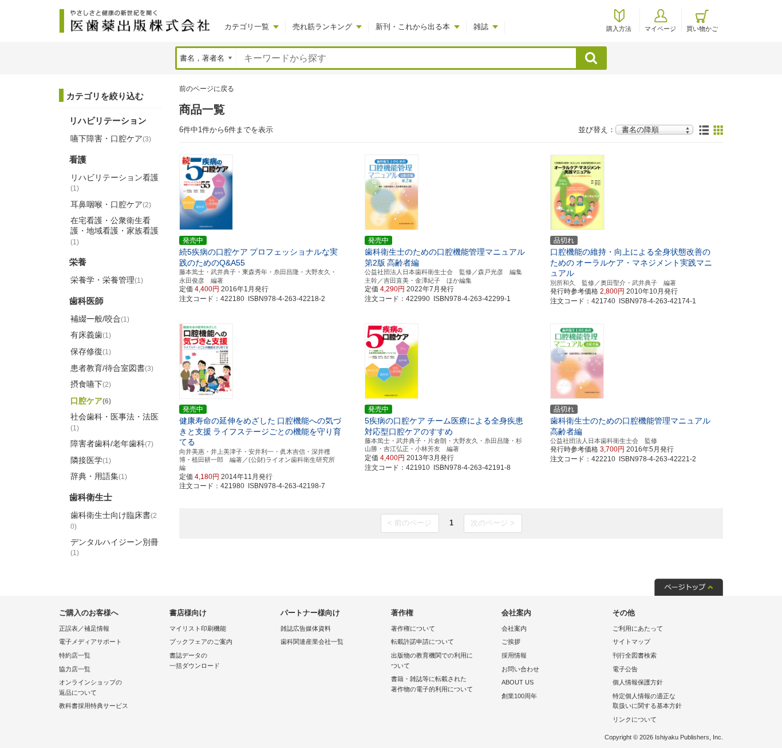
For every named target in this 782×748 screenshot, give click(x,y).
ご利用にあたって (638, 628)
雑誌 (480, 26)
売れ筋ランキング (322, 26)
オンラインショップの (90, 687)
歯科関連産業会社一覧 (312, 641)
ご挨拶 (510, 641)
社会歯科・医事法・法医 (114, 422)
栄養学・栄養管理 (106, 279)
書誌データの (194, 660)
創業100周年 (519, 695)
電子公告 (625, 669)
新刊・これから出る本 (413, 26)
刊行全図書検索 (635, 655)
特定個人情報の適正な (647, 701)
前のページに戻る (206, 89)
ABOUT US (517, 682)
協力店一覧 (74, 669)
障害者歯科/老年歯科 (111, 443)
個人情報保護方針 (638, 682)
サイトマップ (631, 641)
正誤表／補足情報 (84, 628)
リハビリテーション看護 (114, 182)
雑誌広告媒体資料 (306, 628)
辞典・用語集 (98, 476)
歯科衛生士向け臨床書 (113, 520)
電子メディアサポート (90, 641)
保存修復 (90, 351)
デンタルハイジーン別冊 (114, 547)
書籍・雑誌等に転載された (432, 683)
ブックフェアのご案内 (200, 641)
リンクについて (635, 719)
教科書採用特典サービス (93, 705)
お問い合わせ (520, 669)
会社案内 (514, 628)
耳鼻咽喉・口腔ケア (110, 204)
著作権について (413, 628)
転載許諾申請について (422, 641)
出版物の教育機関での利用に (432, 660)
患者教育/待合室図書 (111, 368)
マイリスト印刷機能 (197, 628)
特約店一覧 (74, 655)
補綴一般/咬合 (99, 318)
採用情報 (514, 655)
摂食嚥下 (90, 384)
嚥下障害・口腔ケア (110, 138)
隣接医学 (90, 460)
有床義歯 (90, 334)
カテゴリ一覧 (246, 26)
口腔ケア (90, 400)
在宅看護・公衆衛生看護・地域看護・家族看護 (114, 231)
